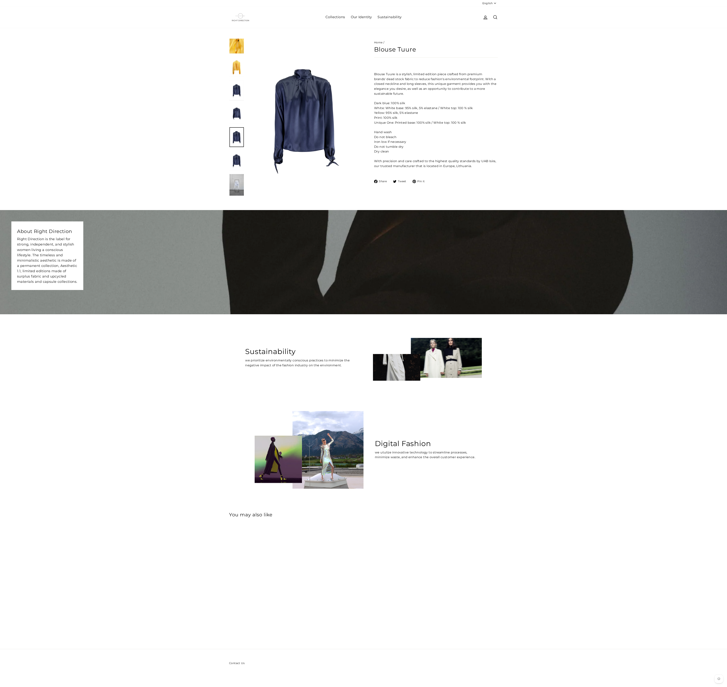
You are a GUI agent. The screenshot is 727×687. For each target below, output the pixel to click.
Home (378, 42)
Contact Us (237, 663)
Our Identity (361, 17)
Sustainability (390, 17)
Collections (335, 17)
